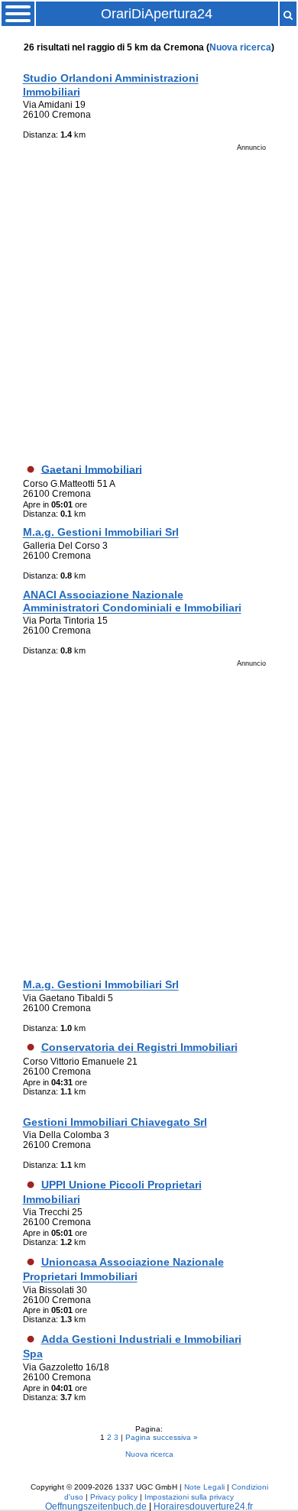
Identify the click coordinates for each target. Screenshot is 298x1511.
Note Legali (204, 1487)
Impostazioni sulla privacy (189, 1497)
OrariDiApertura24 (156, 13)
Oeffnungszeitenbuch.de (96, 1506)
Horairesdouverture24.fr (203, 1506)
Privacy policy (114, 1497)
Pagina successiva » (161, 1437)
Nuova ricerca (240, 47)
